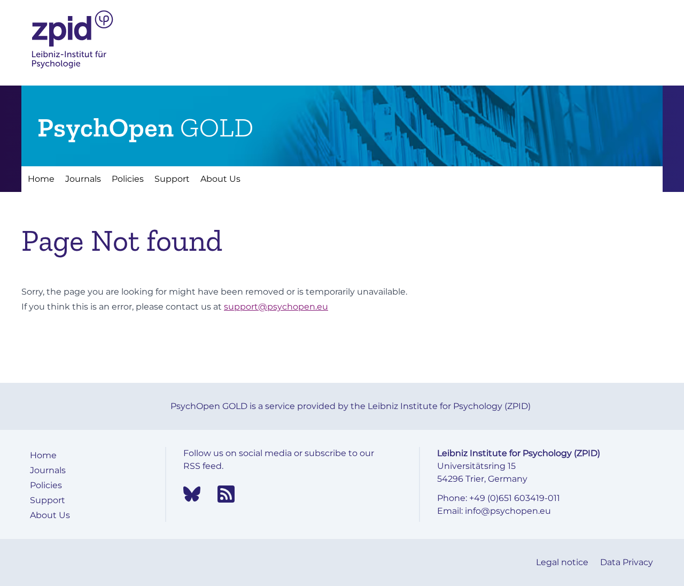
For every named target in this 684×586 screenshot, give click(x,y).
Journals (83, 179)
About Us (220, 179)
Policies (128, 179)
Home (41, 179)
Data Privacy (626, 562)
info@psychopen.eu (508, 511)
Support (172, 179)
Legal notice (563, 562)
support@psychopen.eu (276, 307)
